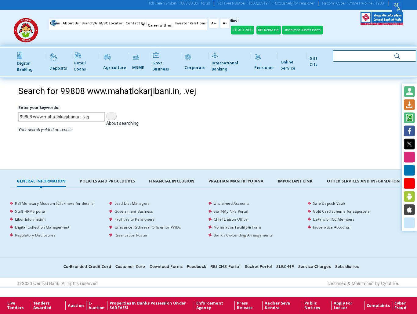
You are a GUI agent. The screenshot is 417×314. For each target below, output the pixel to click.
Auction (76, 305)
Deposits (58, 68)
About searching (122, 123)
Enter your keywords (38, 107)
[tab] (41, 181)
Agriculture (114, 68)
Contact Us (135, 23)
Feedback (196, 266)
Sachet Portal (258, 266)
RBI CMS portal (225, 266)
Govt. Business (160, 66)
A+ (213, 23)
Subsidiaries (347, 266)
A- (225, 23)
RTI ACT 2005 (242, 29)
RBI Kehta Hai (268, 29)
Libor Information (30, 219)
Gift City (313, 61)
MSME (138, 68)
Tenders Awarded (42, 305)
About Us (71, 23)
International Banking (225, 66)
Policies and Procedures (107, 181)
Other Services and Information (363, 181)
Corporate (194, 68)
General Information (41, 181)
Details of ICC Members (333, 219)
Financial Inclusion (171, 181)
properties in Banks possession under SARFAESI (148, 305)
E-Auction (97, 305)
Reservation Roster (131, 235)
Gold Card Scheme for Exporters (341, 211)
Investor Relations (190, 23)
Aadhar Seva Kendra (277, 305)
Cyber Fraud (400, 305)
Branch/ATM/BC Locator (102, 23)
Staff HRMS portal (30, 211)
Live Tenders (15, 305)
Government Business (133, 211)
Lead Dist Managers (132, 203)
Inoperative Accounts (331, 227)
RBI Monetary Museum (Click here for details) (55, 203)
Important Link (295, 181)
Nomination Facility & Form (237, 227)
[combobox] (397, 7)
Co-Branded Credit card (87, 266)
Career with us (160, 25)
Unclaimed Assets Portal (302, 29)
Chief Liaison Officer (231, 219)
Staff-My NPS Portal (231, 211)
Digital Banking (25, 66)
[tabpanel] (208, 219)
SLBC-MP (285, 266)
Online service (288, 65)
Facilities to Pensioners (134, 219)
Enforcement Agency (209, 305)
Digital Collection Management (42, 227)
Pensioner (264, 68)
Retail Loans (80, 66)
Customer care (130, 266)
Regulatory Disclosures (35, 235)
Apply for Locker (343, 305)
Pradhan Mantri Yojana (236, 181)
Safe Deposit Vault (329, 203)
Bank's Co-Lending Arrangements (243, 235)
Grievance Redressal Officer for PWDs (147, 227)
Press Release (245, 305)
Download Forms (166, 266)
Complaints (378, 305)
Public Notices (312, 305)
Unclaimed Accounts (232, 203)
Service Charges (314, 266)
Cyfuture (389, 283)
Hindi (234, 21)
